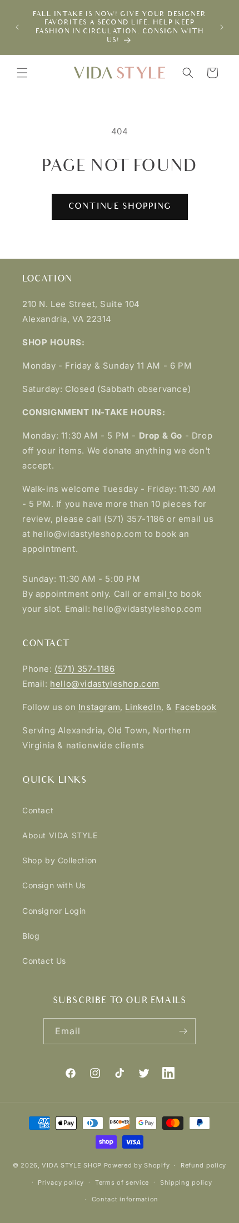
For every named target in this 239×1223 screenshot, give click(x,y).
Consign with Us (54, 885)
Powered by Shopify (137, 1165)
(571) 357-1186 (84, 668)
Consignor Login (54, 910)
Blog (30, 935)
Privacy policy (61, 1182)
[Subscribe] (183, 1031)
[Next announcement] (222, 27)
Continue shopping (119, 206)
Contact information (125, 1199)
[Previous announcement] (17, 27)
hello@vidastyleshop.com (105, 683)
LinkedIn (143, 707)
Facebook (196, 707)
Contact (37, 810)
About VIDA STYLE (60, 835)
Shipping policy (186, 1182)
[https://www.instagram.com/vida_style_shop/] (168, 593)
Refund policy (203, 1165)
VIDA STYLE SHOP (72, 1165)
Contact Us (44, 960)
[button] (22, 73)
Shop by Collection (59, 860)
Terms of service (122, 1182)
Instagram (99, 707)
